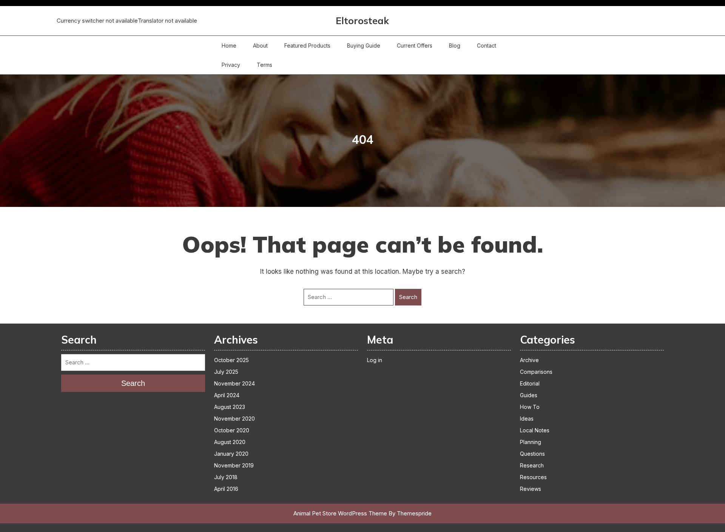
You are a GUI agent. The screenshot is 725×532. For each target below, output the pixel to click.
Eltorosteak (362, 20)
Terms (264, 65)
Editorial (530, 383)
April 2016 (226, 489)
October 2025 (231, 360)
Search (408, 297)
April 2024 (226, 395)
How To (530, 407)
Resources (533, 477)
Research (532, 465)
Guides (528, 395)
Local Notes (534, 430)
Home (229, 45)
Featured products (307, 45)
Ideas (527, 418)
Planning (530, 442)
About (260, 45)
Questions (532, 453)
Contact (486, 45)
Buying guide (363, 45)
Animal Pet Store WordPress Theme (340, 513)
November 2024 (234, 383)
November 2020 (234, 418)
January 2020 (231, 453)
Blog (454, 45)
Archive (529, 360)
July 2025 (226, 372)
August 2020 (229, 442)
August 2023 (229, 407)
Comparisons (536, 372)
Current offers (414, 45)
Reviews (530, 489)
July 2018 (226, 477)
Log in (374, 360)
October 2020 (231, 430)
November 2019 (234, 465)
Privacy (231, 65)
